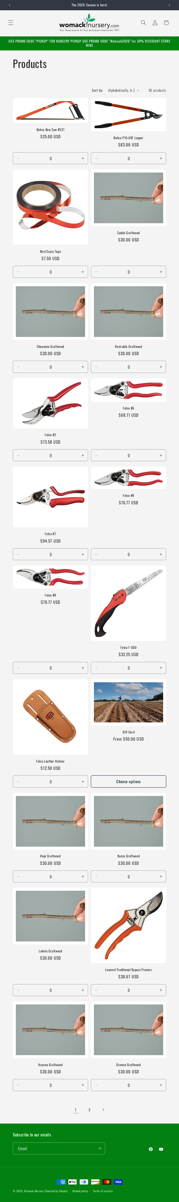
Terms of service (103, 1191)
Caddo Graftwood (128, 233)
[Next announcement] (169, 5)
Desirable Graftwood (128, 346)
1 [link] (76, 1110)
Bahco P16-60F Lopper (128, 138)
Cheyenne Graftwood (50, 346)
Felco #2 (50, 435)
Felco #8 (128, 495)
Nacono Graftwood (50, 1065)
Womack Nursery (34, 1191)
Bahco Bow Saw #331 (51, 129)
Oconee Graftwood (128, 1065)
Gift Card (129, 732)
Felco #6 (128, 408)
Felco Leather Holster (50, 761)
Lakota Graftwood (50, 951)
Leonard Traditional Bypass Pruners (128, 970)
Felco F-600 (128, 647)
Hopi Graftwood (50, 856)
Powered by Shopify (56, 1191)
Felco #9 (50, 595)
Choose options (128, 781)
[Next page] (103, 1109)
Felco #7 (50, 534)
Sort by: (97, 90)
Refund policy (80, 1191)
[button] (10, 22)
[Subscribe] (99, 1148)
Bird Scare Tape (50, 251)
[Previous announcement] (9, 5)
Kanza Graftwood (128, 856)
